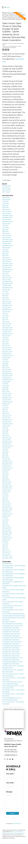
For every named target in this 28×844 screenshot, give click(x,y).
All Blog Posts (6, 186)
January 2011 (6, 554)
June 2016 (5, 430)
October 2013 (6, 490)
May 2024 (5, 253)
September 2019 (7, 356)
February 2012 (6, 528)
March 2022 (6, 299)
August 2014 (6, 470)
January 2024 (6, 261)
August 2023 (6, 271)
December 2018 (7, 374)
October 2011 (6, 536)
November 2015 (7, 442)
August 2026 (6, 199)
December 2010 (7, 556)
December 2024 (7, 239)
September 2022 (7, 287)
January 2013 (6, 506)
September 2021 (7, 309)
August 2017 (6, 404)
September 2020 (7, 334)
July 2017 (5, 406)
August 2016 (6, 426)
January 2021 (6, 325)
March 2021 (5, 321)
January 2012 (6, 530)
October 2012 (6, 512)
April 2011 (5, 548)
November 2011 (7, 534)
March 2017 (5, 414)
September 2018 (7, 380)
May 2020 (5, 341)
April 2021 (5, 319)
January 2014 (6, 484)
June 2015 (5, 452)
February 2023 (7, 277)
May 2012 (5, 522)
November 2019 (7, 352)
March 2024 (6, 257)
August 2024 (6, 247)
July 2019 (5, 359)
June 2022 (5, 293)
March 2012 (5, 526)
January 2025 (6, 237)
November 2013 (7, 488)
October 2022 (6, 285)
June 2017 (5, 408)
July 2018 (5, 384)
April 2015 (5, 456)
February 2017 (6, 416)
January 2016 (6, 440)
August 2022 (6, 289)
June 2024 (5, 251)
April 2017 (5, 412)
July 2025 (5, 225)
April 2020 (5, 344)
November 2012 (7, 510)
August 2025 (6, 223)
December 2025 (7, 215)
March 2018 (5, 392)
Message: (9, 792)
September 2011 (7, 538)
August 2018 (6, 382)
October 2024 (6, 243)
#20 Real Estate (7, 563)
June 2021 (5, 315)
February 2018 (6, 394)
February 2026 (7, 211)
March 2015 (5, 458)
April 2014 (5, 478)
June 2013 (5, 496)
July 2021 (5, 313)
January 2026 (6, 213)
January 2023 (6, 279)
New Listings (6, 188)
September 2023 (7, 269)
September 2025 (7, 221)
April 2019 (5, 366)
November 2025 (7, 217)
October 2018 (6, 378)
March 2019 (5, 368)
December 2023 (7, 263)
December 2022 (7, 281)
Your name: (10, 774)
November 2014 (7, 464)
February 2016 (6, 438)
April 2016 (5, 434)
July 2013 (5, 494)
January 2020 (6, 349)
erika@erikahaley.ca (10, 755)
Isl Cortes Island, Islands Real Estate (13, 613)
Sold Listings (6, 192)
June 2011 (5, 544)
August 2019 (6, 358)
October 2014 (6, 466)
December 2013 (7, 486)
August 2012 (6, 516)
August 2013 (6, 492)
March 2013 (5, 502)
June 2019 (5, 362)
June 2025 (5, 227)
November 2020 (7, 329)
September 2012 (7, 514)
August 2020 (6, 335)
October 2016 (6, 422)
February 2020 (7, 348)
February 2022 (7, 301)
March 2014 (5, 480)
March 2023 (6, 275)
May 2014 (5, 476)
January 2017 (6, 418)
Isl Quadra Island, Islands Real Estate (13, 616)
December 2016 (7, 420)
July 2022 (5, 291)
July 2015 (5, 450)
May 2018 (5, 388)
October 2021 (6, 307)
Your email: (10, 783)
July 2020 (5, 338)
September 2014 (7, 468)
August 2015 (6, 448)
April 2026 (5, 207)
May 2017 (5, 410)
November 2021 (7, 305)
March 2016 (5, 436)
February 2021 (6, 324)
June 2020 (5, 339)
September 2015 (7, 446)
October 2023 (6, 267)
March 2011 (5, 550)
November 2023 (7, 265)
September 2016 (7, 424)
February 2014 (6, 482)
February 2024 (7, 259)
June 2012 (5, 520)
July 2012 (5, 518)
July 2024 (5, 249)
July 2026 (5, 201)
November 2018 (7, 376)
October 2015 (6, 444)
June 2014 (5, 474)
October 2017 (6, 400)
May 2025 (5, 229)
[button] (5, 759)
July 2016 (5, 428)
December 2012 (7, 508)
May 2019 (5, 363)
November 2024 (7, 241)
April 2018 (5, 390)
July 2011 (5, 542)
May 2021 (5, 317)
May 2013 (5, 498)
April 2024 (5, 255)
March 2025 (6, 233)
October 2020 (6, 331)
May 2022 (5, 295)
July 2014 (5, 472)
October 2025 (6, 219)
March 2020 (6, 345)
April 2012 (5, 524)
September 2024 (7, 245)
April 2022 (5, 297)
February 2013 (6, 504)
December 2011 (7, 532)
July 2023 (5, 273)
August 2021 (6, 311)
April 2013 (5, 500)
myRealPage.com (17, 823)
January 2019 (6, 372)
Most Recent (6, 197)
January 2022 (6, 303)
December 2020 (7, 327)
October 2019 (6, 353)
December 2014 (7, 462)
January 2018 (6, 396)
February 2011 (6, 552)
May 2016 (5, 432)
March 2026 (6, 209)
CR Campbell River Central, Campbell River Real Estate (11, 47)
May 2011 (5, 546)
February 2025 (7, 235)
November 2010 (7, 558)
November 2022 (7, 283)
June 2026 (5, 203)
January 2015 (6, 460)
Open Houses (6, 190)
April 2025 (5, 231)
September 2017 (7, 402)
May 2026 (5, 205)
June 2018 (5, 386)
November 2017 (7, 398)
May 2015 (5, 454)
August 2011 (6, 540)
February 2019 (6, 370)
